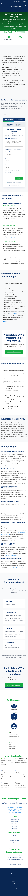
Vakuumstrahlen (5, 534)
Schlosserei (14, 826)
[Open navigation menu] (25, 6)
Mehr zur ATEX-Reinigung (11, 555)
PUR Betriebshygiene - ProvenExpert (14, 809)
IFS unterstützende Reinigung (15, 864)
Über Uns (15, 835)
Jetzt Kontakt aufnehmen (14, 352)
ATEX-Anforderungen (14, 313)
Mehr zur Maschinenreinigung (10, 252)
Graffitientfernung (14, 823)
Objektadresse (13, 149)
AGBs (14, 883)
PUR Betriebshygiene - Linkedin (14, 812)
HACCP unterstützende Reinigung (15, 855)
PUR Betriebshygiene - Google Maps (14, 807)
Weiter (19, 178)
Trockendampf (21, 532)
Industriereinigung (15, 819)
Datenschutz (14, 885)
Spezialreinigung (14, 821)
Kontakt (14, 842)
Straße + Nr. (8, 151)
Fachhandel (14, 828)
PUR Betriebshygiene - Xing (14, 810)
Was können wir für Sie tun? (11, 138)
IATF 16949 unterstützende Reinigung (15, 859)
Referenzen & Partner (14, 840)
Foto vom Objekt (14, 171)
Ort (6, 164)
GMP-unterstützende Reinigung (14, 857)
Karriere (14, 845)
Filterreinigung (7, 321)
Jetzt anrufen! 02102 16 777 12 (20, 1)
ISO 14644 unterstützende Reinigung (14, 862)
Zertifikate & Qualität (14, 838)
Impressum (14, 881)
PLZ (6, 158)
